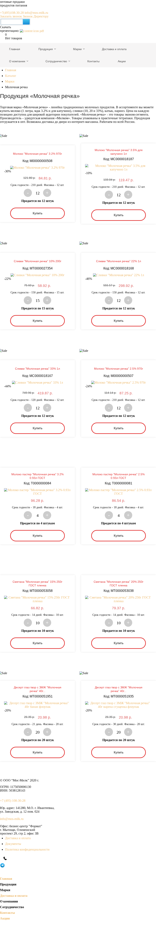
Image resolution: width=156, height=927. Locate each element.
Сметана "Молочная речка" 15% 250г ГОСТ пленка (37, 583)
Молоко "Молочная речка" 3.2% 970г (37, 153)
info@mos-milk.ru (36, 12)
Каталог (10, 75)
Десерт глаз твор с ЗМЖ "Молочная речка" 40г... (37, 689)
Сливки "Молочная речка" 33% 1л (37, 368)
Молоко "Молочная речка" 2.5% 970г (118, 368)
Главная (10, 70)
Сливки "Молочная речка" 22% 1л (118, 261)
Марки (9, 81)
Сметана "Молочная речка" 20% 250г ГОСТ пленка (118, 583)
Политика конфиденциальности (27, 849)
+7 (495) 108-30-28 (12, 800)
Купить (37, 213)
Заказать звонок (11, 16)
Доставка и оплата (18, 838)
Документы (13, 843)
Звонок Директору (36, 16)
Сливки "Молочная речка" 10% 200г (37, 261)
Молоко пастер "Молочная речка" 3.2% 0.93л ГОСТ (37, 476)
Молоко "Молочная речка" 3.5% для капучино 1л (119, 151)
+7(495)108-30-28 (12, 12)
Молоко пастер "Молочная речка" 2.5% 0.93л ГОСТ (118, 476)
